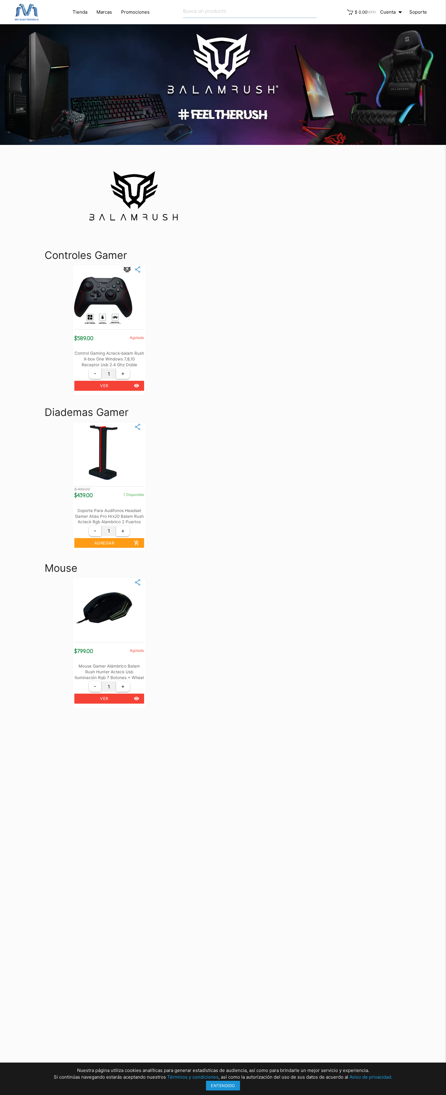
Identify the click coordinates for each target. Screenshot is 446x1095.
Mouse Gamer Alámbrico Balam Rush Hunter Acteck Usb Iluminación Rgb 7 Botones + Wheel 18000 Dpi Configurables (109, 672)
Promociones (135, 12)
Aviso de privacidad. (371, 1077)
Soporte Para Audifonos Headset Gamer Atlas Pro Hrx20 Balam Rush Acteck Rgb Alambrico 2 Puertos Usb (109, 516)
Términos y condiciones (192, 1077)
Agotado (137, 337)
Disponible (135, 494)
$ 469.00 (82, 489)
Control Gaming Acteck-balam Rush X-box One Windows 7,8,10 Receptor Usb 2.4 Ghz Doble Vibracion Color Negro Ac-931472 (109, 359)
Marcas (104, 12)
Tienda (80, 12)
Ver (119, 385)
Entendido (223, 1085)
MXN (371, 12)
